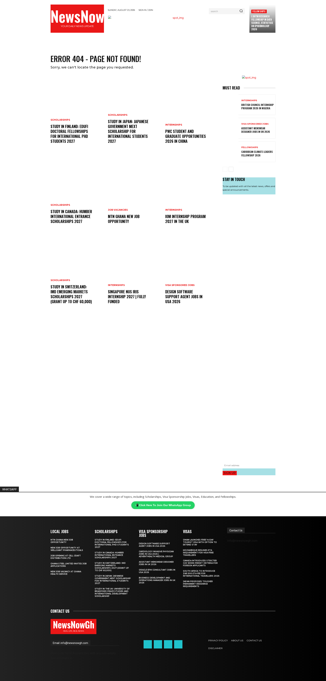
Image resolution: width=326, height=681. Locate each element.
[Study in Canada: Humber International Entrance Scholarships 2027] (77, 193)
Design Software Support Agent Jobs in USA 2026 (183, 296)
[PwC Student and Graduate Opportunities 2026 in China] (191, 113)
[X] (168, 644)
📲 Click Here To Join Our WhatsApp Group (163, 505)
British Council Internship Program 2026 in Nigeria (257, 106)
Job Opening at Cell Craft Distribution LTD (66, 556)
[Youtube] (178, 644)
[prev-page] (225, 169)
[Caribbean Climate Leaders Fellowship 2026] (230, 151)
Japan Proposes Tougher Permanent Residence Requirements (198, 584)
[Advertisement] (249, 328)
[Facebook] (148, 644)
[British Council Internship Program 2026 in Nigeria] (230, 104)
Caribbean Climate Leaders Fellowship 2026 (257, 153)
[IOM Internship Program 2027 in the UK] (191, 193)
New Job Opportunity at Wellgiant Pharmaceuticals (67, 549)
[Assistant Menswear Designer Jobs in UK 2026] (230, 128)
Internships (116, 285)
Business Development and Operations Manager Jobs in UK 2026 (157, 580)
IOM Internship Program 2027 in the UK (185, 219)
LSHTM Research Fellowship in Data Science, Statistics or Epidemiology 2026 (262, 22)
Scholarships (60, 120)
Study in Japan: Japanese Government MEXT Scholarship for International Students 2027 (128, 131)
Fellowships (258, 11)
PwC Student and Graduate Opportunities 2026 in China (185, 136)
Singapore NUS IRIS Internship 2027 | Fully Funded (127, 296)
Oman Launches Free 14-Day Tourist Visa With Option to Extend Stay (200, 542)
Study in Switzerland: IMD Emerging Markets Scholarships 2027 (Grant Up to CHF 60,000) (71, 294)
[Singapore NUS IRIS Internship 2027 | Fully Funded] (134, 273)
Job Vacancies (118, 210)
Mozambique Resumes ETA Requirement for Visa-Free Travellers (198, 552)
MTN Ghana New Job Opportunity (124, 219)
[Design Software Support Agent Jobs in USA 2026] (191, 273)
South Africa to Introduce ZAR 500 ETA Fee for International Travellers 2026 (201, 573)
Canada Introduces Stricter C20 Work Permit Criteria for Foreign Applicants (200, 563)
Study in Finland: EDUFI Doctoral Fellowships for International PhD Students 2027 (69, 133)
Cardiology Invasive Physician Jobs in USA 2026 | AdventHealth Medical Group (156, 554)
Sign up (230, 473)
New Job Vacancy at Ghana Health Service (66, 572)
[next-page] (231, 169)
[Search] (241, 11)
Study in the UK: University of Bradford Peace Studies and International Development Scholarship (112, 592)
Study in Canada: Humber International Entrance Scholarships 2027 (71, 216)
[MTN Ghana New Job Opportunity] (134, 193)
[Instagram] (158, 644)
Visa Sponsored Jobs (180, 285)
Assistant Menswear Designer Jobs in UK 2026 (255, 130)
